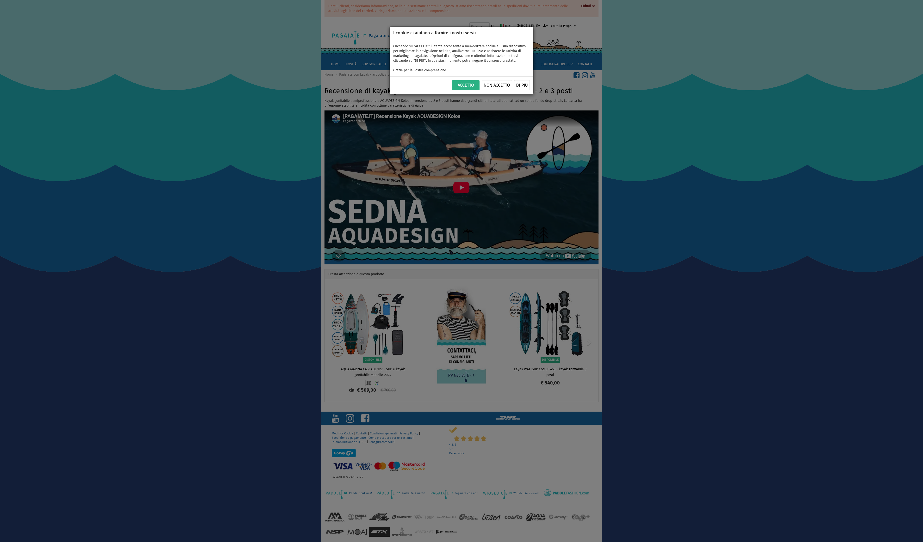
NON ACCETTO (497, 85)
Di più (522, 85)
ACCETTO (466, 85)
